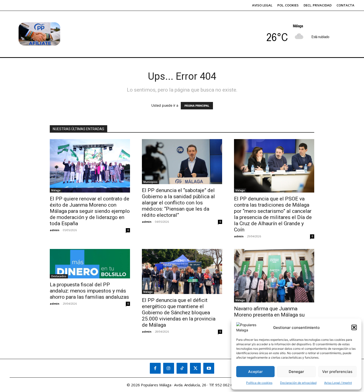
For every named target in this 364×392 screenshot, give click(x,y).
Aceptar (255, 371)
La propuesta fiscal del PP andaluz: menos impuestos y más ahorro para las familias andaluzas (89, 291)
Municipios (150, 182)
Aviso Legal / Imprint (338, 383)
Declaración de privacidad (298, 383)
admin (54, 230)
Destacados (58, 276)
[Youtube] (208, 368)
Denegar (296, 371)
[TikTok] (182, 368)
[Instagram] (168, 368)
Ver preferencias (337, 371)
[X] (195, 368)
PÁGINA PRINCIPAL (196, 105)
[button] (354, 327)
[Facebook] (155, 368)
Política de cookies (259, 383)
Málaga (55, 190)
